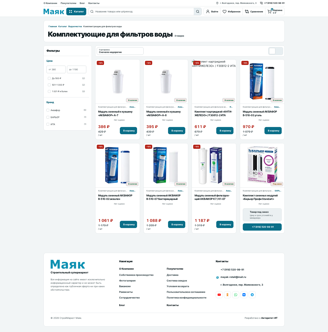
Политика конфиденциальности (186, 297)
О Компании (50, 3)
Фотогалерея (127, 280)
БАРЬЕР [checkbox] (55, 117)
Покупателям (68, 3)
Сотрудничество (129, 297)
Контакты (94, 3)
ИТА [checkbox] (53, 124)
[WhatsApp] (235, 294)
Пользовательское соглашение (186, 291)
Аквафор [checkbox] (55, 110)
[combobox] (144, 11)
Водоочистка (75, 26)
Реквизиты (126, 291)
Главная (53, 26)
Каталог (62, 26)
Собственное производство (136, 274)
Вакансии (125, 286)
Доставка (172, 274)
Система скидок (177, 280)
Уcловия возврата (178, 286)
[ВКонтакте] (244, 294)
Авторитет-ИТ (269, 318)
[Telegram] (252, 294)
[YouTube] (219, 294)
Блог (82, 3)
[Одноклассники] (227, 294)
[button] (128, 130)
